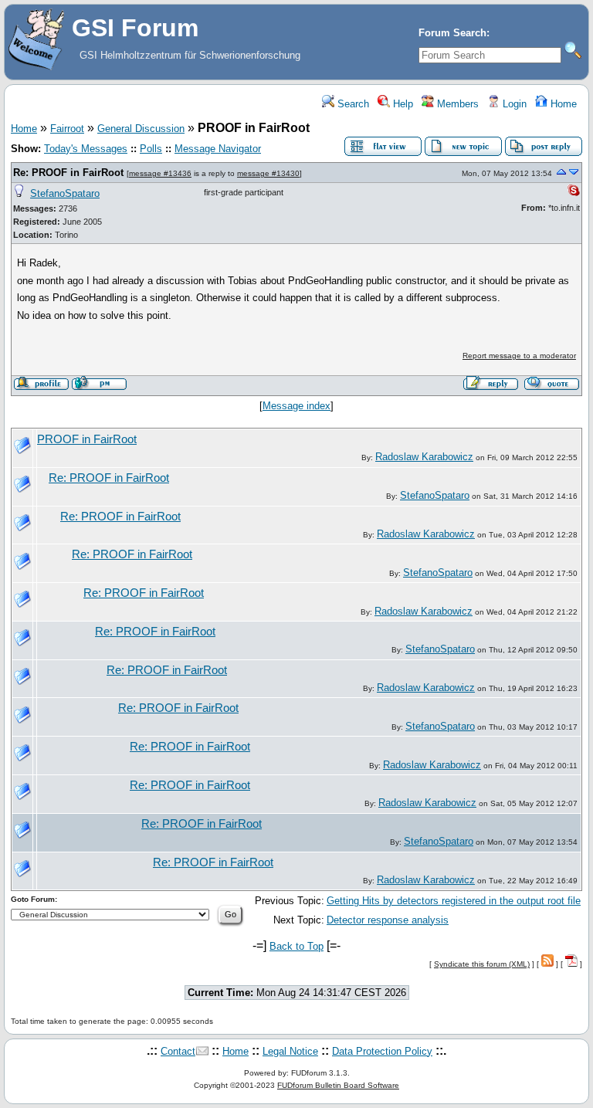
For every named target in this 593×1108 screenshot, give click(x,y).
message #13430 (268, 173)
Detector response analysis (388, 920)
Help (401, 104)
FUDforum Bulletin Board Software (338, 1085)
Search (351, 104)
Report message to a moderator (519, 355)
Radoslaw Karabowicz (424, 457)
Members (456, 104)
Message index (296, 406)
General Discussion (141, 128)
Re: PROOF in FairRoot (68, 172)
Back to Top (296, 946)
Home (562, 104)
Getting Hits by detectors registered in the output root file (454, 900)
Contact (178, 1051)
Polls (151, 148)
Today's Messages (85, 148)
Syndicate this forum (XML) (482, 964)
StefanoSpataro (65, 193)
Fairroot (67, 128)
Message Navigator (218, 148)
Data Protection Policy (382, 1051)
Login (513, 104)
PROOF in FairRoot (87, 439)
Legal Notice (290, 1051)
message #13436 (160, 173)
